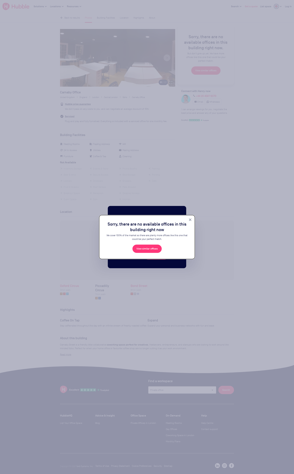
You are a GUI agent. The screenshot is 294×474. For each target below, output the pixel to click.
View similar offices (147, 248)
